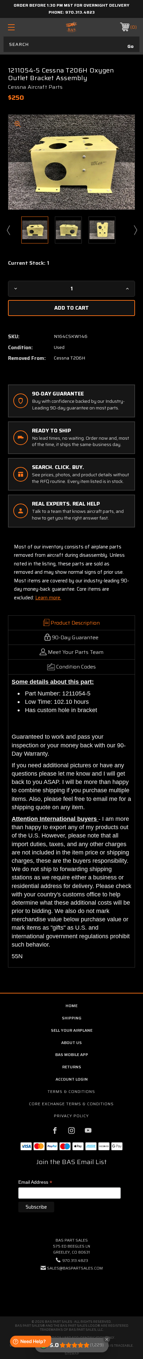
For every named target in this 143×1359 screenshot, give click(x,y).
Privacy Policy (71, 1116)
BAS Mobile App (71, 1054)
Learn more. (48, 598)
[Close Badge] (106, 1339)
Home (71, 1005)
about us (71, 1042)
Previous (8, 230)
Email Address (35, 1182)
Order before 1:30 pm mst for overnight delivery (71, 5)
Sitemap (72, 1353)
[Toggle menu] (20, 27)
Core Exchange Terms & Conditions (71, 1104)
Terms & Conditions (71, 1091)
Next (135, 230)
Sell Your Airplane (71, 1030)
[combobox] (71, 44)
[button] (71, 1288)
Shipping (71, 1018)
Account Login (72, 1079)
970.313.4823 (80, 12)
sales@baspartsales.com (75, 1268)
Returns (71, 1067)
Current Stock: (28, 263)
